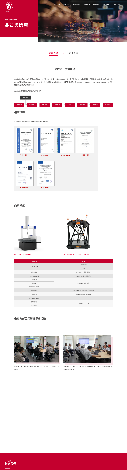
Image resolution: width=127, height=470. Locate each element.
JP (123, 5)
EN (119, 5)
